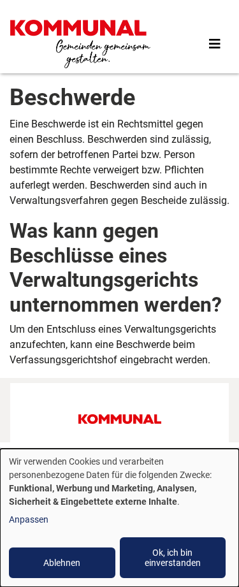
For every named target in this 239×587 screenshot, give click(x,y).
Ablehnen (61, 563)
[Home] (80, 44)
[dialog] (119, 518)
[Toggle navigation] (215, 44)
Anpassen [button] (28, 519)
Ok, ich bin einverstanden (173, 557)
